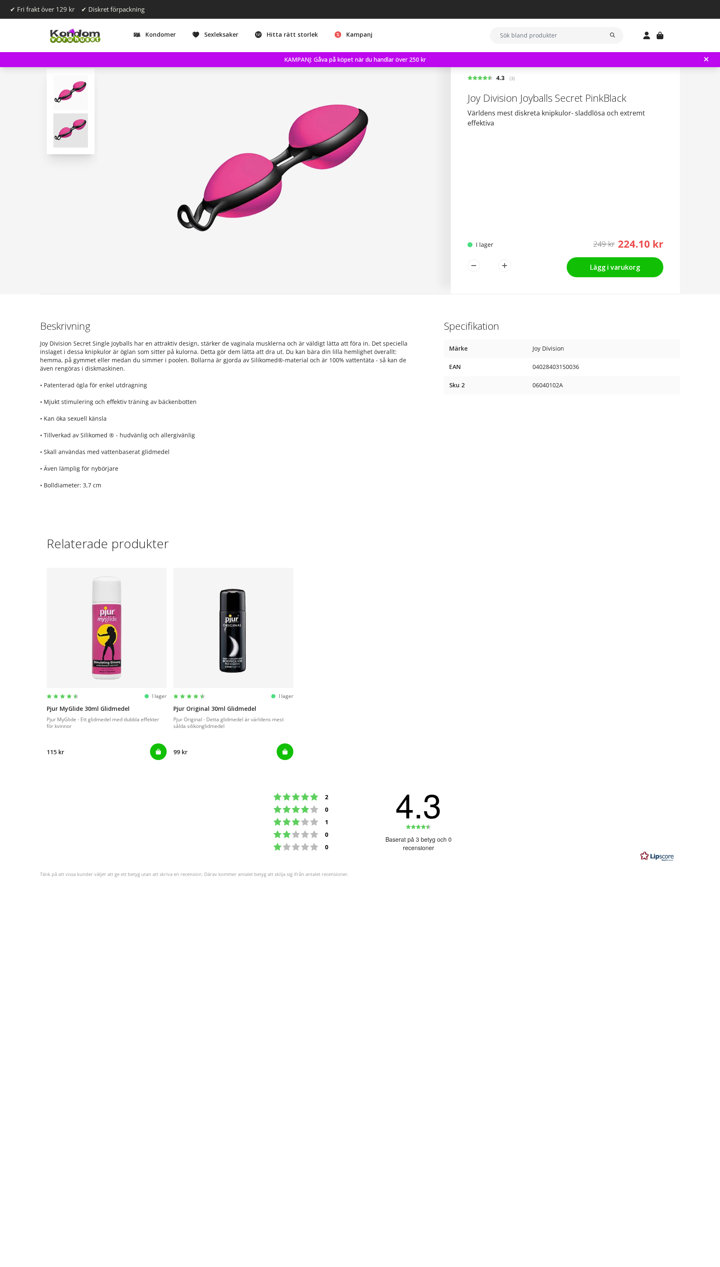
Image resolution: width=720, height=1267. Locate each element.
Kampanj (359, 34)
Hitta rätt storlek (292, 34)
